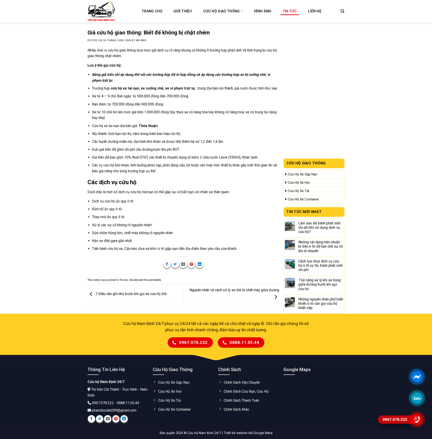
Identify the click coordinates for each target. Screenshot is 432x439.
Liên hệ (314, 11)
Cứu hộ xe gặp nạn (302, 174)
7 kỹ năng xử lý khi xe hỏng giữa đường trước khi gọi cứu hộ (319, 284)
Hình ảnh (262, 11)
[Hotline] (417, 419)
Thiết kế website (236, 433)
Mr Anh (141, 40)
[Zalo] (417, 398)
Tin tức (290, 11)
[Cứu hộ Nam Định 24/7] (110, 11)
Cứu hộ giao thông (221, 11)
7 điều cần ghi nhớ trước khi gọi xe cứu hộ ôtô (131, 294)
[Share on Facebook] (167, 264)
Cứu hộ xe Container (303, 199)
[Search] (342, 11)
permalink (154, 280)
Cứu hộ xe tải (298, 191)
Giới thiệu (182, 11)
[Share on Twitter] (175, 264)
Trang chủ (152, 11)
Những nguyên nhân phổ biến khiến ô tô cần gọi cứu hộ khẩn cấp (320, 303)
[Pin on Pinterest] (191, 264)
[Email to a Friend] (183, 264)
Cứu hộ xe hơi (299, 183)
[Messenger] (417, 377)
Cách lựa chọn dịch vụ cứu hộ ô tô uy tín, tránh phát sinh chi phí (320, 265)
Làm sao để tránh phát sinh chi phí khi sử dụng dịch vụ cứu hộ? (319, 227)
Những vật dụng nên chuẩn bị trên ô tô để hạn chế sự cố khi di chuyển (320, 246)
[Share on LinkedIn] (199, 264)
